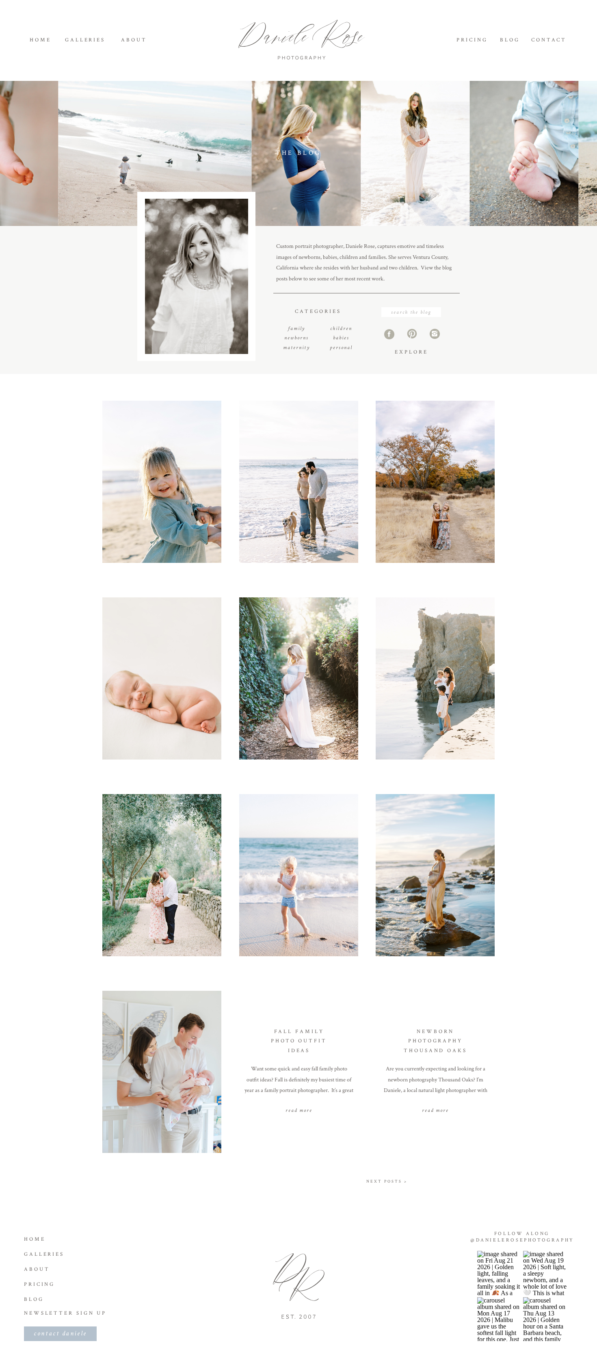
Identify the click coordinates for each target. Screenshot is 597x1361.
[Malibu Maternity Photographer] (298, 482)
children (341, 328)
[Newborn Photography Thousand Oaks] (435, 1072)
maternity (296, 347)
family (296, 328)
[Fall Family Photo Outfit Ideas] (298, 1072)
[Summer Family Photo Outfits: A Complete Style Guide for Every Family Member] (298, 875)
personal (341, 347)
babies (341, 337)
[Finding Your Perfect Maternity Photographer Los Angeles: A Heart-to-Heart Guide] (435, 875)
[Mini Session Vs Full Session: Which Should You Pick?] (161, 482)
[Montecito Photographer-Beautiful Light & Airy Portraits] (298, 678)
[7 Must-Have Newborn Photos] (161, 678)
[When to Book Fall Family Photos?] (435, 482)
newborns (296, 337)
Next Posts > (386, 1181)
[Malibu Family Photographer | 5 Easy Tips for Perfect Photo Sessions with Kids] (435, 678)
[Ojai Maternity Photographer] (161, 875)
